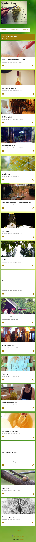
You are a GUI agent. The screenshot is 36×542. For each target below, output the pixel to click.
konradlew (21, 539)
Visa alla (4, 38)
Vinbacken (8, 3)
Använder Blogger (19, 536)
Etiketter (26, 29)
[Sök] (30, 3)
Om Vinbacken (15, 29)
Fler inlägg (18, 530)
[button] (33, 65)
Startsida (4, 29)
